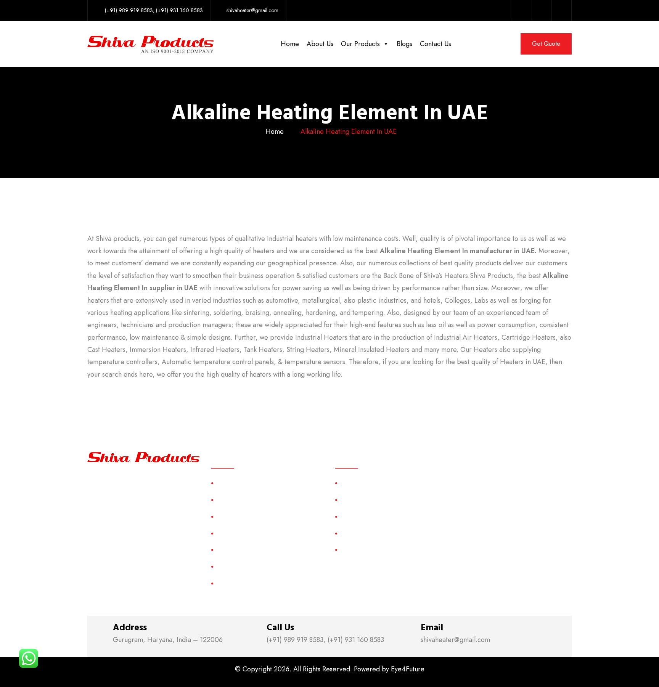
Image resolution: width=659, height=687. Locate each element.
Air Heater (354, 482)
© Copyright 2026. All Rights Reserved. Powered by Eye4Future (329, 669)
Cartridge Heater (363, 516)
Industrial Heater (362, 549)
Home (290, 44)
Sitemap (227, 549)
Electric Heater (360, 533)
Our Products (360, 44)
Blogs (404, 44)
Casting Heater (360, 499)
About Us (320, 44)
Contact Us (435, 44)
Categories (231, 533)
